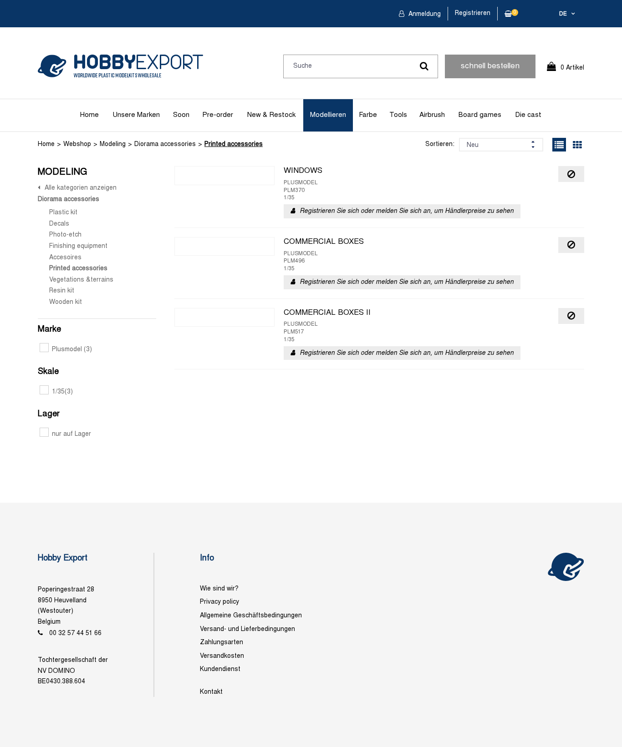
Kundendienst (220, 669)
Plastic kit (63, 213)
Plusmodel (72, 350)
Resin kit (61, 291)
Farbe (368, 115)
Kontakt (211, 692)
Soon (181, 115)
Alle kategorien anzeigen (81, 188)
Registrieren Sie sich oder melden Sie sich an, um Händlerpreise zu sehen (407, 211)
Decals (59, 224)
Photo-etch (65, 235)
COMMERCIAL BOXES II (327, 313)
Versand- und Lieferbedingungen (247, 629)
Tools (398, 115)
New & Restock (271, 115)
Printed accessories (233, 144)
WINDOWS (303, 171)
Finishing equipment (78, 246)
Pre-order (217, 115)
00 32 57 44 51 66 (75, 633)
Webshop (77, 144)
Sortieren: (439, 144)
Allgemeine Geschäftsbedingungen (251, 616)
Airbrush (432, 115)
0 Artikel (572, 68)
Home (89, 115)
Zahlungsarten (221, 643)
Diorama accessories (165, 144)
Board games (480, 115)
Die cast (528, 115)
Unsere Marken (136, 115)
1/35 (62, 392)
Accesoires (65, 258)
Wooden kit (65, 302)
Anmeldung (424, 14)
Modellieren (328, 115)
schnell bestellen (490, 66)
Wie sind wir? (219, 589)
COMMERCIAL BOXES (324, 242)
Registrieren (472, 13)
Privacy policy (219, 602)
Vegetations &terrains (81, 280)
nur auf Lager (71, 434)
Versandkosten (222, 656)
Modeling (113, 144)
